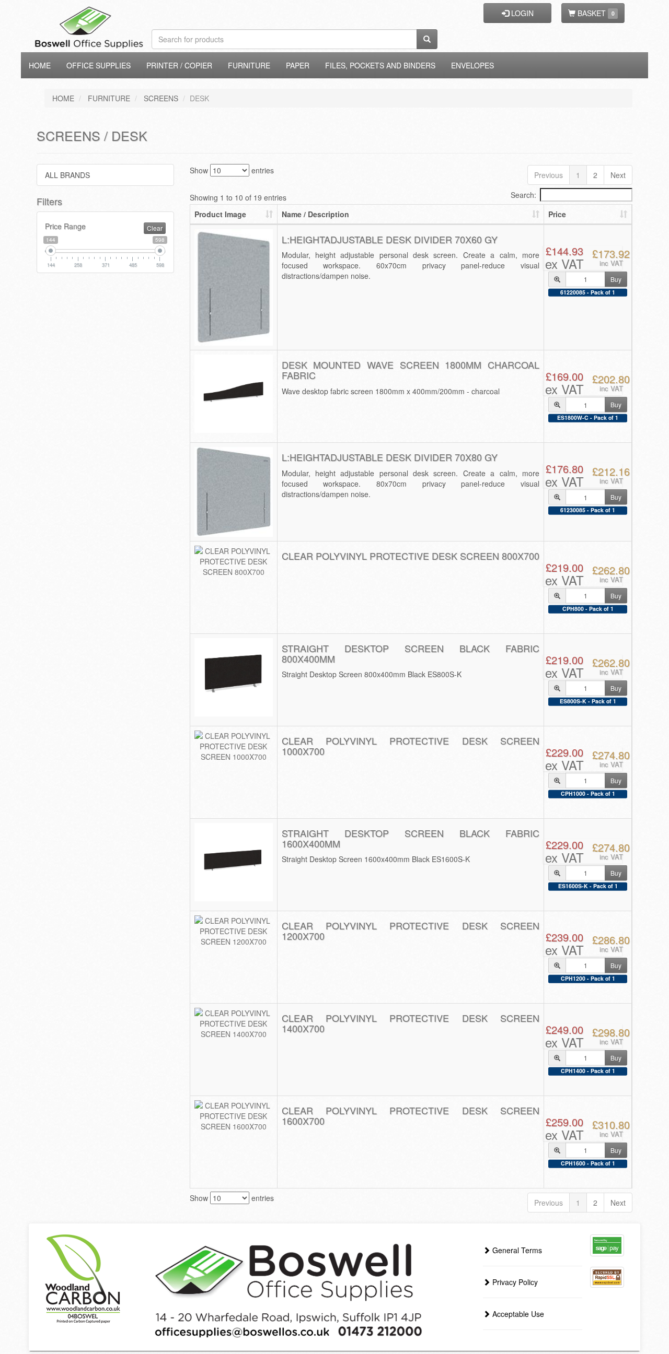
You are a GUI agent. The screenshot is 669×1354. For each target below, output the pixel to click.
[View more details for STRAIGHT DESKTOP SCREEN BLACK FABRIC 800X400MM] (233, 677)
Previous (548, 175)
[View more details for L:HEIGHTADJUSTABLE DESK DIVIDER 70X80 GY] (233, 491)
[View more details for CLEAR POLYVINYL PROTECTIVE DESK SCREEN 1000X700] (233, 746)
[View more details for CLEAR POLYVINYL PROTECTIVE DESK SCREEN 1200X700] (233, 931)
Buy (615, 278)
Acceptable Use (517, 1314)
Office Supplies (98, 65)
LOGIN (521, 13)
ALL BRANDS (67, 175)
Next (618, 175)
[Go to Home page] (105, 13)
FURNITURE (109, 98)
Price (557, 214)
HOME (63, 98)
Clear (155, 227)
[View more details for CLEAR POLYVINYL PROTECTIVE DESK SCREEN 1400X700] (233, 1023)
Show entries (232, 170)
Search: (523, 195)
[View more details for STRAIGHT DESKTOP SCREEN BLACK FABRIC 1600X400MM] (233, 862)
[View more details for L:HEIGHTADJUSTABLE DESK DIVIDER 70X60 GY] (233, 287)
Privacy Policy (514, 1282)
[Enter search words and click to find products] (427, 39)
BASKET (594, 13)
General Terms (516, 1250)
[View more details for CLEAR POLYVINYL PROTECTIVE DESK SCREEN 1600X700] (233, 1116)
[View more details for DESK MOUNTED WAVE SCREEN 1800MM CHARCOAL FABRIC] (233, 394)
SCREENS (161, 98)
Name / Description (315, 214)
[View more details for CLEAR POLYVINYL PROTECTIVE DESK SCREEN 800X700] (233, 561)
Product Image (220, 214)
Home (40, 65)
